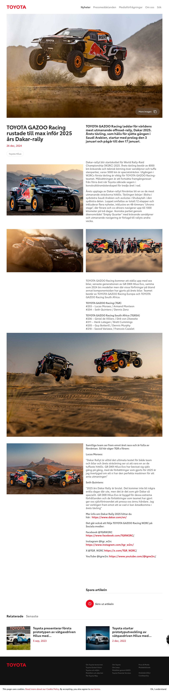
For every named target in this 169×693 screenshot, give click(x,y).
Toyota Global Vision (94, 667)
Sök (159, 7)
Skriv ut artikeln (104, 603)
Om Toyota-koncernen (94, 664)
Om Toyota (116, 664)
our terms (95, 688)
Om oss (149, 7)
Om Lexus (116, 667)
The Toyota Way (92, 676)
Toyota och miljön (92, 670)
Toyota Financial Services (121, 673)
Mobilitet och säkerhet (94, 673)
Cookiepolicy (144, 675)
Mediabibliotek (144, 667)
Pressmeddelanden (104, 7)
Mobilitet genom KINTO (121, 670)
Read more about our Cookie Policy (42, 688)
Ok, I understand (158, 689)
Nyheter (85, 7)
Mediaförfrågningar (130, 7)
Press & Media (144, 664)
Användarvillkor (145, 673)
